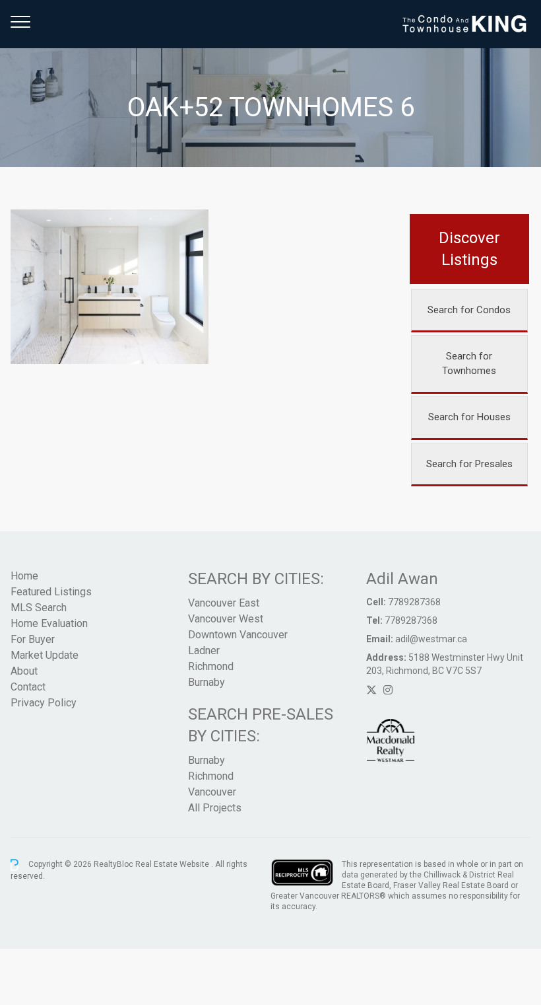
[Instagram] (388, 690)
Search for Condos (469, 310)
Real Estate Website (173, 864)
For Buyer (33, 639)
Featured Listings (51, 591)
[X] (371, 690)
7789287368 (414, 602)
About (24, 671)
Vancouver (212, 792)
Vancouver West (225, 619)
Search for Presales (469, 464)
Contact (28, 687)
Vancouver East (223, 603)
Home (24, 576)
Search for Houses (469, 417)
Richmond (211, 666)
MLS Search (39, 607)
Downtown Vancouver (238, 634)
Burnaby (206, 682)
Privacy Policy (44, 702)
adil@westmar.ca (431, 639)
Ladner (204, 650)
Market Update (45, 655)
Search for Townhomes (469, 363)
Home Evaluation (49, 623)
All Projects (214, 807)
